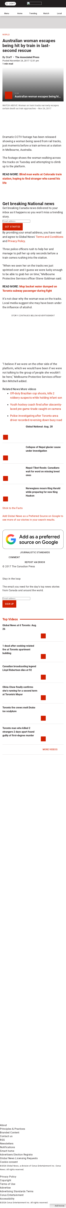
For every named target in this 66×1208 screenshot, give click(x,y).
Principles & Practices (12, 1128)
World (6, 35)
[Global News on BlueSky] (23, 1121)
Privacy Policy (16, 241)
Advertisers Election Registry (16, 1154)
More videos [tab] (28, 389)
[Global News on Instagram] (23, 1025)
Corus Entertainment (12, 1195)
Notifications (7, 1147)
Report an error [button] (35, 562)
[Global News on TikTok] (23, 1073)
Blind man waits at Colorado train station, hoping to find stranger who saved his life (32, 178)
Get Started (12, 227)
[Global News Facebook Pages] (23, 953)
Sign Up (9, 604)
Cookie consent (9, 1162)
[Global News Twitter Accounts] (23, 977)
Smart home (7, 1150)
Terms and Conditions (49, 236)
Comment (14, 557)
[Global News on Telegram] (23, 1097)
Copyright (5, 1180)
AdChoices (59, 1206)
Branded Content (9, 1132)
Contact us (6, 1136)
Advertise (5, 1187)
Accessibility (7, 1198)
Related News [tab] (11, 389)
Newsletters (7, 1143)
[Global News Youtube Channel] (23, 1001)
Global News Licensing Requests (19, 1158)
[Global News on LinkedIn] (23, 1049)
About (3, 1125)
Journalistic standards (35, 552)
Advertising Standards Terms (16, 1191)
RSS (2, 1139)
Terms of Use (7, 1184)
